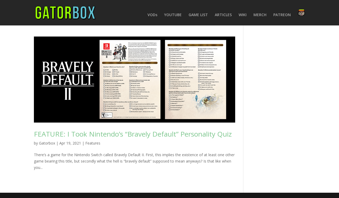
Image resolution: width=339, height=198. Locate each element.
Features (92, 143)
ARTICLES (223, 15)
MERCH (259, 15)
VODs (152, 15)
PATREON (282, 15)
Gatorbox (47, 143)
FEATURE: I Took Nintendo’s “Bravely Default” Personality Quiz (133, 134)
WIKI (243, 15)
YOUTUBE (173, 15)
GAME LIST (198, 15)
